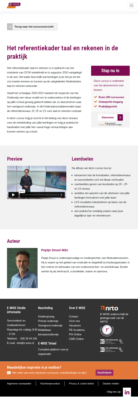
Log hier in (102, 125)
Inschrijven (104, 372)
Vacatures (75, 325)
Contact (73, 316)
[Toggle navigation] (131, 5)
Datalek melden (111, 383)
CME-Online (76, 338)
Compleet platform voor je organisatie (53, 351)
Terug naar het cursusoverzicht (34, 26)
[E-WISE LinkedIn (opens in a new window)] (127, 392)
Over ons (74, 320)
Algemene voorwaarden (19, 383)
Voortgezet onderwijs (50, 325)
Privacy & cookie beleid (81, 383)
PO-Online (75, 334)
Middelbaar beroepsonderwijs (48, 332)
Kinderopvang (46, 316)
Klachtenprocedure (50, 383)
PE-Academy (77, 329)
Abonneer (108, 117)
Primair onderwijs (48, 320)
